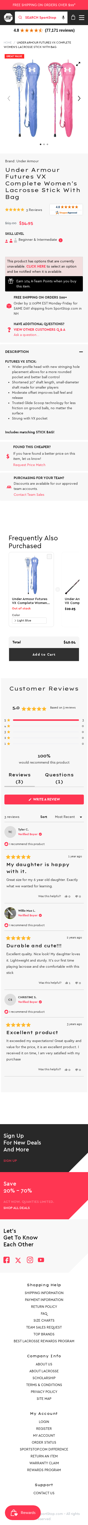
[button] (63, 17)
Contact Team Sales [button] (29, 495)
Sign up (10, 1161)
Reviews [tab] (22, 779)
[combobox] (45, 17)
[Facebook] (6, 1260)
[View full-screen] (78, 64)
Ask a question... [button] (26, 335)
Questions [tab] (61, 779)
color (16, 615)
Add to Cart (44, 654)
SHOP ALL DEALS (16, 1208)
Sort (44, 817)
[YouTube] (41, 1260)
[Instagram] (30, 1260)
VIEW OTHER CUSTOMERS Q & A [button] (39, 330)
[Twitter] (18, 1260)
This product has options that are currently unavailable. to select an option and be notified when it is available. (42, 266)
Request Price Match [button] (29, 465)
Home (8, 42)
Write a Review (54, 800)
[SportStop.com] (10, 17)
